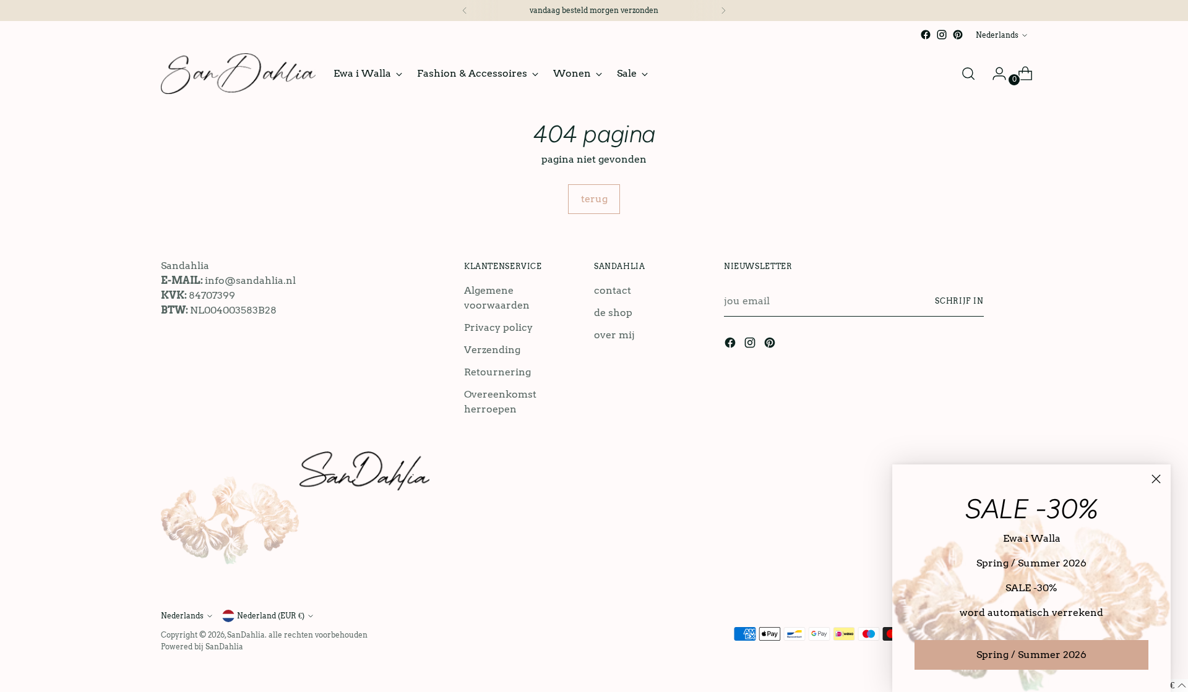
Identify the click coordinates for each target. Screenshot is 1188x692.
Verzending (492, 350)
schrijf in (959, 300)
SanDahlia (246, 634)
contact (612, 290)
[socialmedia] (925, 34)
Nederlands (997, 35)
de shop (613, 312)
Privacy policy (498, 327)
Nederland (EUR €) (270, 615)
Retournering (497, 372)
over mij (614, 335)
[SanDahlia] (238, 73)
